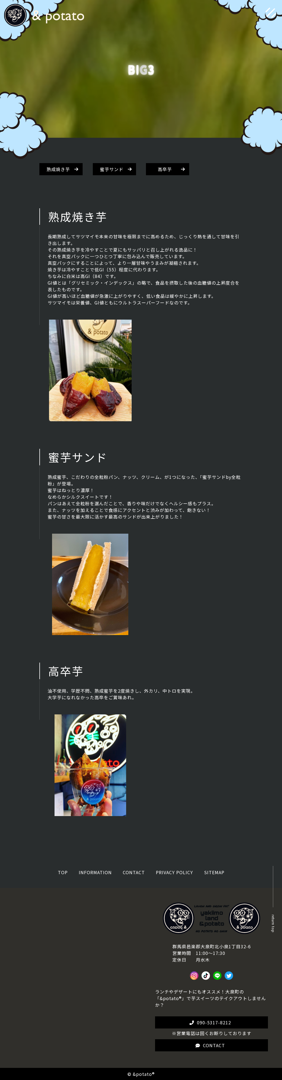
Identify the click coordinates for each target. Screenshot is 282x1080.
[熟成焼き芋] (90, 418)
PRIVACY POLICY (174, 872)
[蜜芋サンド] (90, 631)
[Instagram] (194, 976)
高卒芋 (165, 169)
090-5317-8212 (214, 1022)
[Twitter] (228, 976)
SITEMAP (214, 872)
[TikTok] (205, 976)
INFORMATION (95, 872)
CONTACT (134, 872)
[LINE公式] (217, 976)
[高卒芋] (90, 812)
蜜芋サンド (111, 169)
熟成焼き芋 (58, 169)
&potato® (144, 1074)
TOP (63, 872)
